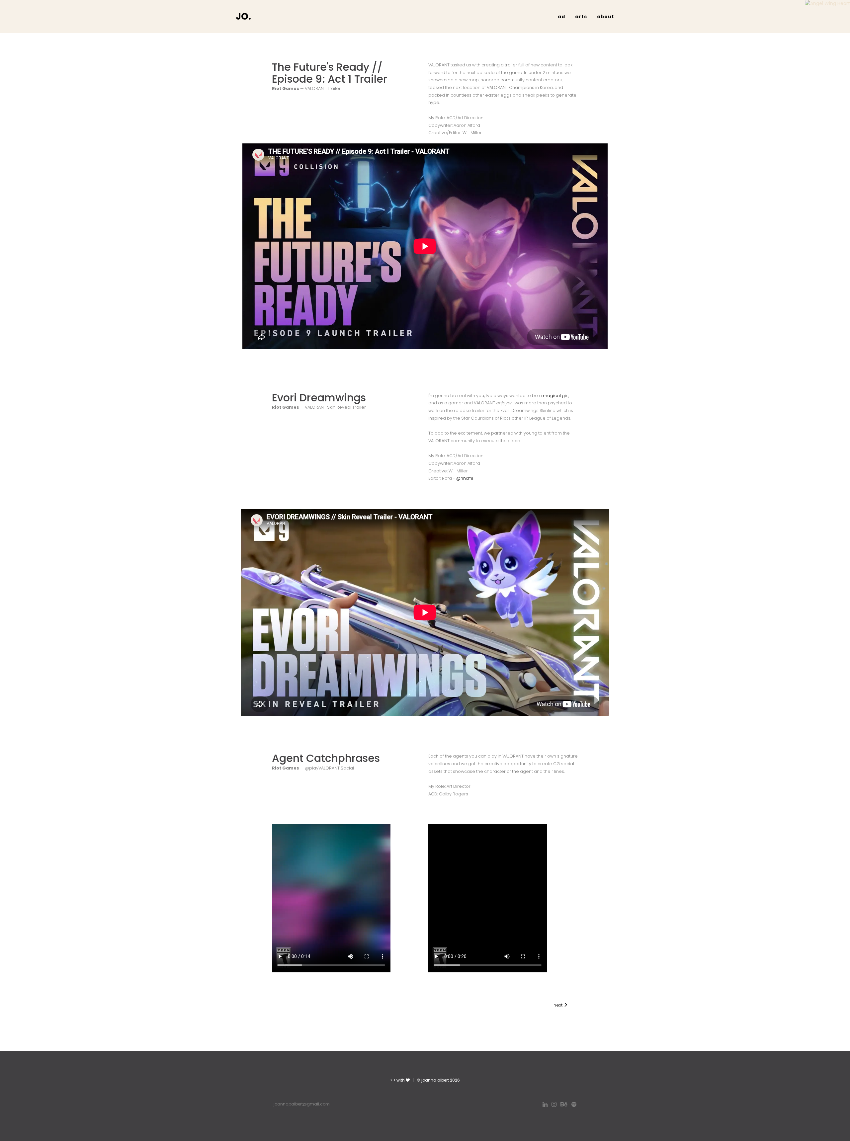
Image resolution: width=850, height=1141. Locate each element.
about (605, 16)
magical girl (555, 395)
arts (581, 16)
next (558, 1005)
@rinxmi (464, 478)
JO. (243, 16)
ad (561, 16)
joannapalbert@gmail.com (302, 1104)
